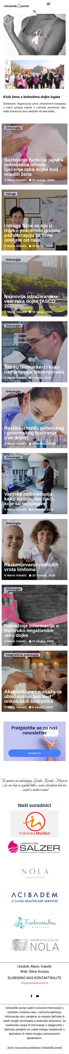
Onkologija (13, 127)
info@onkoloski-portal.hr (34, 983)
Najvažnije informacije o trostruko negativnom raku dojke (31, 630)
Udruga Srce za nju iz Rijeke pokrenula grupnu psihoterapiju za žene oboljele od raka (32, 233)
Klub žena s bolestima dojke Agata (31, 97)
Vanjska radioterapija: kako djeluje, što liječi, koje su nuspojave (29, 498)
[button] (48, 3)
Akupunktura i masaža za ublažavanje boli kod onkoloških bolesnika (33, 696)
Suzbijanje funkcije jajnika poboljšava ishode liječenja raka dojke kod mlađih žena (33, 167)
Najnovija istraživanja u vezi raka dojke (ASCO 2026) (30, 301)
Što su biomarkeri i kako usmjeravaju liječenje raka (34, 369)
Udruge (11, 193)
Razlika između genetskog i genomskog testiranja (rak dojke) (34, 432)
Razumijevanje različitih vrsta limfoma (31, 567)
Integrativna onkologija (22, 654)
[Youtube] (37, 996)
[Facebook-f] (31, 996)
